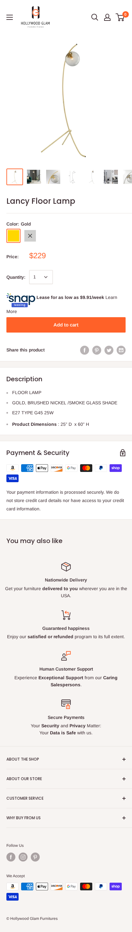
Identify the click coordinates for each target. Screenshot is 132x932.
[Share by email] (121, 349)
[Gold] (13, 236)
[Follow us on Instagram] (23, 857)
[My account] (107, 17)
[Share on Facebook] (84, 349)
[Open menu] (9, 17)
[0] (120, 17)
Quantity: (15, 277)
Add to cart (66, 324)
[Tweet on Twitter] (108, 349)
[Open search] (94, 17)
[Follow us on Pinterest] (35, 857)
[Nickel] (30, 236)
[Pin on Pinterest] (96, 349)
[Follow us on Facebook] (10, 857)
